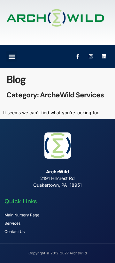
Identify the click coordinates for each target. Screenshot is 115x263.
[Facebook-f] (77, 56)
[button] (11, 56)
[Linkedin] (104, 56)
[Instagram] (91, 56)
